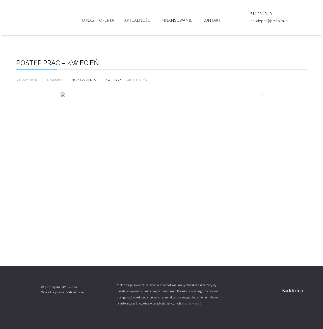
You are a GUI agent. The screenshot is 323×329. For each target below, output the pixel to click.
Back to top (293, 290)
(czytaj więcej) (191, 303)
